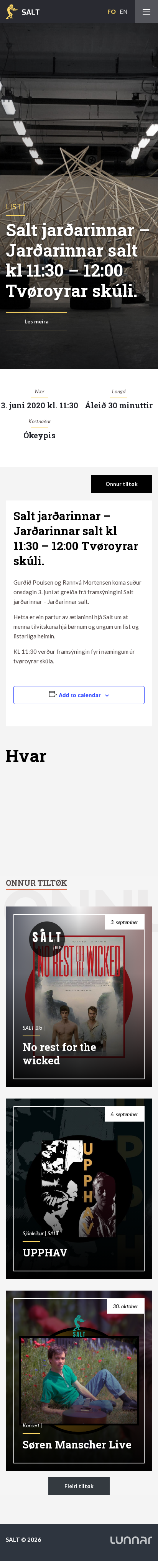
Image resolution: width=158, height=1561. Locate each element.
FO (111, 11)
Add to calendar (79, 695)
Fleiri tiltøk (79, 1486)
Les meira (37, 321)
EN (123, 11)
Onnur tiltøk (121, 484)
